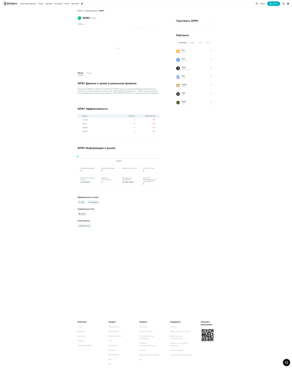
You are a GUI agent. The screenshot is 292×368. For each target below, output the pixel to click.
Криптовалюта (91, 11)
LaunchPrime (113, 355)
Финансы (111, 350)
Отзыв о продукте (177, 350)
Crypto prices (113, 327)
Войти (262, 3)
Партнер (142, 350)
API (109, 364)
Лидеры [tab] (192, 43)
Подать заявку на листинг (180, 331)
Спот (110, 341)
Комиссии (143, 327)
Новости (81, 341)
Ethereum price (114, 336)
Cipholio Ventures (85, 345)
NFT (109, 359)
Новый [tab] (200, 43)
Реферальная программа (149, 355)
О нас (80, 327)
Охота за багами (145, 331)
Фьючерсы (112, 345)
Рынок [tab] (89, 73)
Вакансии (81, 331)
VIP (140, 360)
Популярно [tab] (183, 43)
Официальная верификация (181, 355)
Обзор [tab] (80, 73)
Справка (173, 327)
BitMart (81, 11)
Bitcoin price (113, 331)
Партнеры (81, 336)
